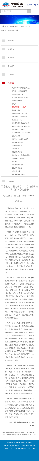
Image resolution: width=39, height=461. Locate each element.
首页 (6, 26)
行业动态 (11, 74)
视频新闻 (11, 181)
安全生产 (11, 66)
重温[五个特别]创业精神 (9, 30)
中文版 (29, 5)
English (35, 5)
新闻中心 (14, 26)
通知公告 (11, 49)
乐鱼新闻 (11, 40)
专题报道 (24, 26)
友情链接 (9, 442)
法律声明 (29, 442)
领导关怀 (11, 57)
